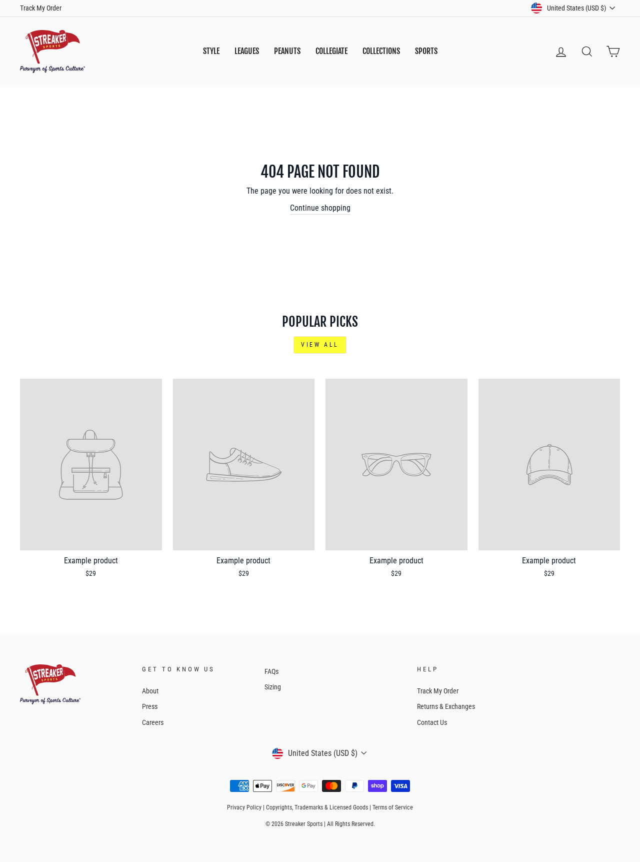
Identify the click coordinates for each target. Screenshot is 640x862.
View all (320, 344)
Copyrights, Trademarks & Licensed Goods (317, 807)
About (150, 691)
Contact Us (432, 722)
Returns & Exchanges (446, 706)
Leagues (246, 51)
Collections (381, 51)
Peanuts (287, 51)
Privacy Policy (244, 807)
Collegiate (332, 51)
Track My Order (41, 8)
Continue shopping (320, 208)
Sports (426, 51)
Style (211, 51)
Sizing (272, 687)
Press (150, 706)
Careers (153, 722)
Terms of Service (392, 807)
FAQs (271, 671)
